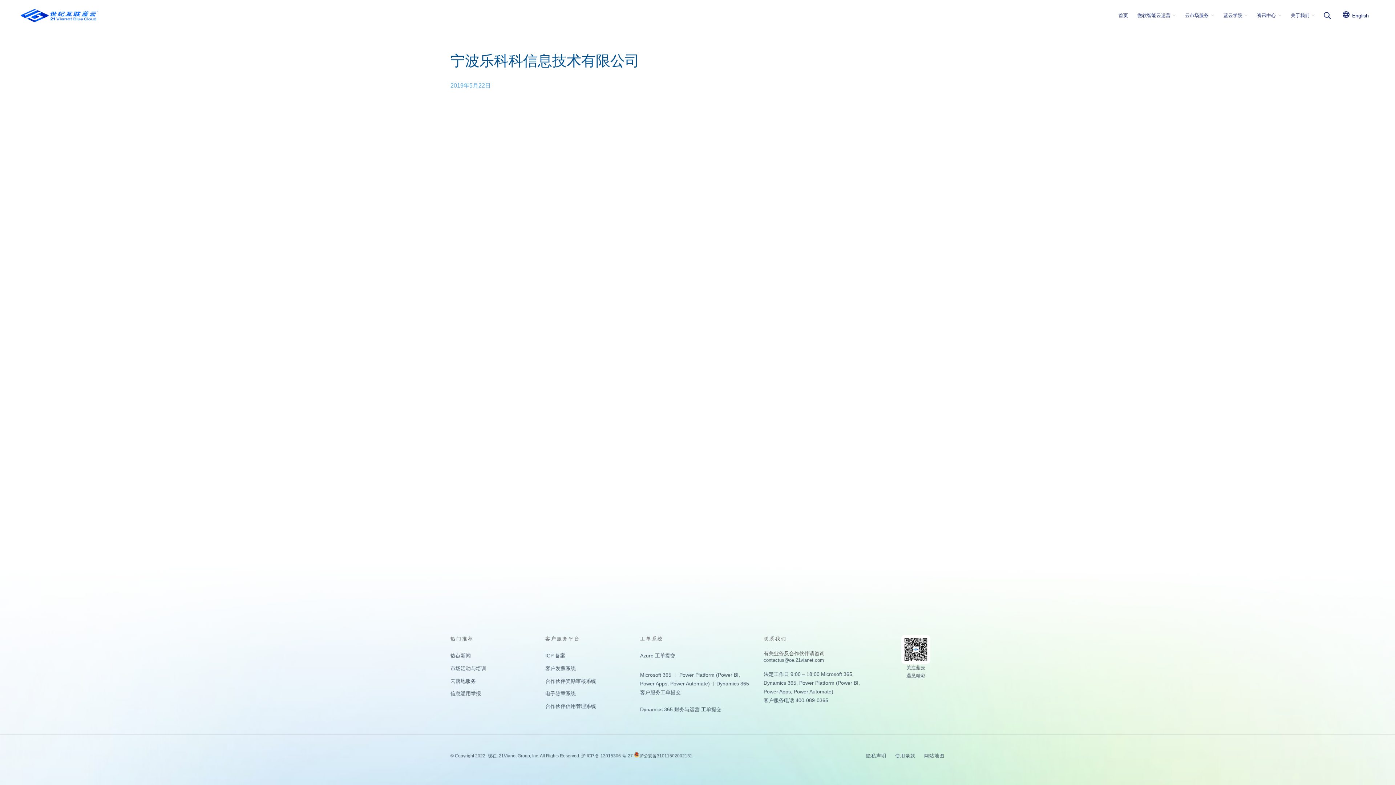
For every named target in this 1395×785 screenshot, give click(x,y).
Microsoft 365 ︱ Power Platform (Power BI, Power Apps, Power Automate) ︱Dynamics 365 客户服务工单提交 (694, 683)
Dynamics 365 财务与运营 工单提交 (680, 709)
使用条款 (905, 755)
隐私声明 (876, 755)
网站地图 (934, 755)
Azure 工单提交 (657, 656)
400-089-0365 (812, 700)
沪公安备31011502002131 (665, 755)
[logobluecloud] (59, 15)
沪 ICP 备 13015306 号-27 (607, 755)
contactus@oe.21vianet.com (794, 660)
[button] (1327, 15)
